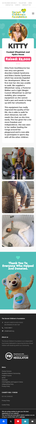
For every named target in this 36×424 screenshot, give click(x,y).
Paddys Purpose (7, 375)
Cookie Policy (6, 405)
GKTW (3, 378)
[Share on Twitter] (10, 421)
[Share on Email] (32, 421)
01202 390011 (8, 328)
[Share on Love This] (18, 421)
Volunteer (5, 380)
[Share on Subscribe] (25, 421)
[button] (33, 13)
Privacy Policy (6, 386)
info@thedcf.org (9, 331)
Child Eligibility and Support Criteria (12, 382)
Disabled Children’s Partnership (11, 373)
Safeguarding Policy (8, 384)
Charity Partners (7, 371)
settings (22, 417)
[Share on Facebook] (3, 421)
